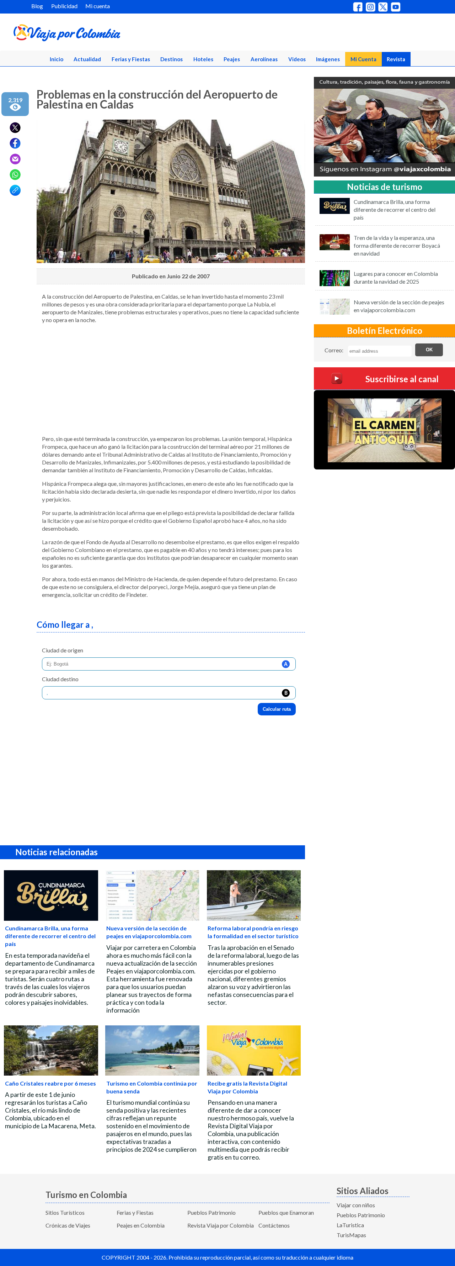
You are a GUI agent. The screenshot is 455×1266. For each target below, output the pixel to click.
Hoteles (203, 59)
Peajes (232, 59)
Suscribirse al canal (402, 379)
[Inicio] (100, 34)
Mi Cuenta (363, 59)
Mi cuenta (97, 5)
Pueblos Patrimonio (211, 1212)
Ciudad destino (60, 679)
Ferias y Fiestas (131, 59)
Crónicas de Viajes (68, 1225)
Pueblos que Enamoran (286, 1212)
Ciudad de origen (62, 650)
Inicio (56, 59)
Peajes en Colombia (141, 1225)
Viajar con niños (356, 1205)
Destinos (171, 59)
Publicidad (64, 5)
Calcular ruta (277, 709)
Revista (396, 59)
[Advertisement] (170, 379)
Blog (37, 5)
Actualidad (87, 59)
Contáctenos (274, 1225)
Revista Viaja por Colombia (220, 1225)
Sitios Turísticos (65, 1212)
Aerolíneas (264, 59)
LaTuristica (350, 1225)
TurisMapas (351, 1234)
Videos (297, 59)
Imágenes (328, 59)
